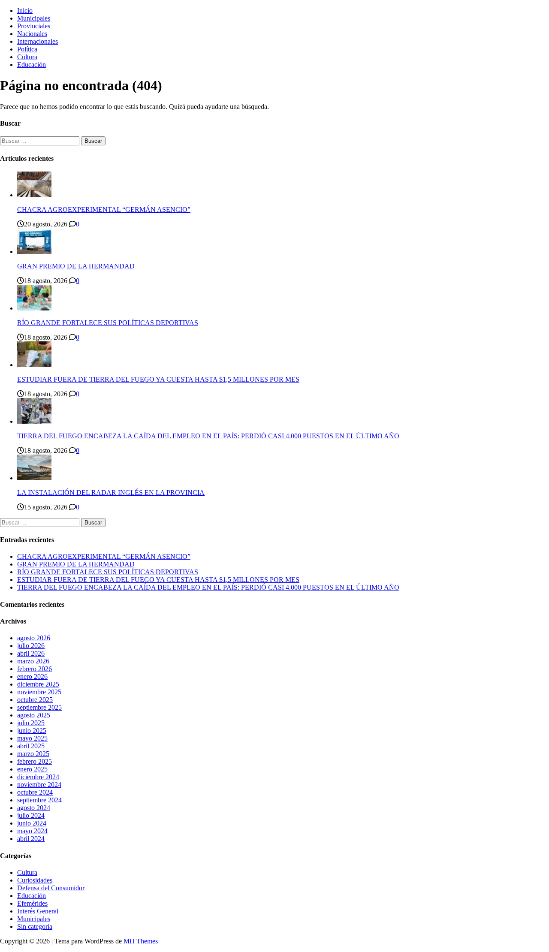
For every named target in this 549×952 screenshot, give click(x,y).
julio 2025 (31, 722)
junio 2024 (31, 823)
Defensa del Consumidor (50, 888)
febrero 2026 (34, 668)
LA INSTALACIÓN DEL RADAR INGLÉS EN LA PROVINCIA (111, 492)
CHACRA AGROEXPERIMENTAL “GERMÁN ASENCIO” (103, 209)
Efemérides (32, 903)
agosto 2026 (33, 638)
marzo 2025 (33, 753)
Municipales (33, 18)
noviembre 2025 (39, 692)
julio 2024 (31, 815)
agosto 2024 (33, 807)
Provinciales (33, 26)
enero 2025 (32, 769)
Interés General (37, 911)
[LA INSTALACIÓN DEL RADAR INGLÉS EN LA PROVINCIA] (34, 478)
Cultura (27, 56)
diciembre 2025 (38, 684)
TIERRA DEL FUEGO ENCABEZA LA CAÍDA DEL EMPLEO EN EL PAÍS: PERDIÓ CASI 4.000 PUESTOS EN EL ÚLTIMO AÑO (208, 436)
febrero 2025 (34, 761)
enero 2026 (32, 676)
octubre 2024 (35, 792)
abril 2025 (31, 746)
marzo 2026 (33, 661)
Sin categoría (34, 926)
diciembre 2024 (38, 776)
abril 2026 (31, 653)
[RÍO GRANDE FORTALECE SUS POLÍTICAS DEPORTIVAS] (34, 308)
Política (27, 49)
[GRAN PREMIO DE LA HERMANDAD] (34, 251)
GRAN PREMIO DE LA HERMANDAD (76, 266)
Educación (31, 64)
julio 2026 (31, 645)
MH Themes (141, 941)
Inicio (25, 10)
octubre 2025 (35, 699)
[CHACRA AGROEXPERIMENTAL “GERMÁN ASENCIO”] (34, 195)
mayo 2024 (32, 831)
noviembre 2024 (39, 784)
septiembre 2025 (39, 707)
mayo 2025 (32, 738)
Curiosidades (34, 880)
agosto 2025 (33, 715)
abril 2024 (31, 838)
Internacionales (37, 41)
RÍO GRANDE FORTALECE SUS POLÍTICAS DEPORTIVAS (107, 322)
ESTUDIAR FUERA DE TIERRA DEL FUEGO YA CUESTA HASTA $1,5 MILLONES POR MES (158, 379)
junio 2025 (31, 730)
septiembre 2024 (39, 800)
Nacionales (32, 33)
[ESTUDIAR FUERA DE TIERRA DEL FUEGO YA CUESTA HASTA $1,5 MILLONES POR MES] (34, 364)
